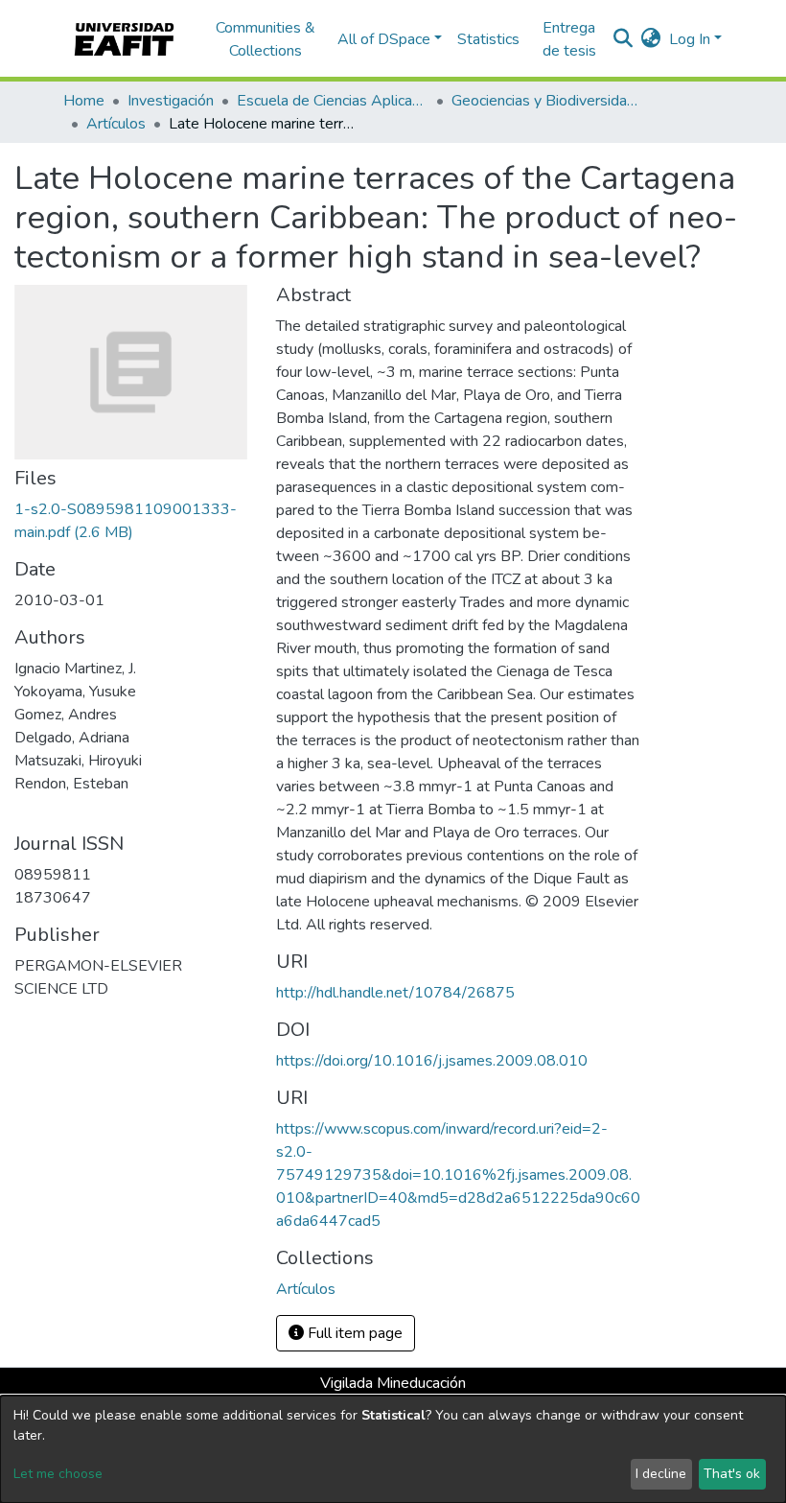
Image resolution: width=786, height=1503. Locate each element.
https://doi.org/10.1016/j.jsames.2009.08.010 (432, 1060)
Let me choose (58, 1474)
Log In (689, 39)
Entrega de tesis (569, 39)
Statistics (488, 39)
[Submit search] (624, 39)
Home (83, 100)
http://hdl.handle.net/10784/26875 (395, 992)
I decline (661, 1474)
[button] (651, 39)
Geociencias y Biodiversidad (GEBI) (547, 100)
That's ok (732, 1474)
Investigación (170, 100)
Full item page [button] (353, 1333)
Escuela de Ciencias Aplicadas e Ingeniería (332, 100)
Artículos (116, 123)
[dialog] (393, 1449)
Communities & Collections (265, 39)
